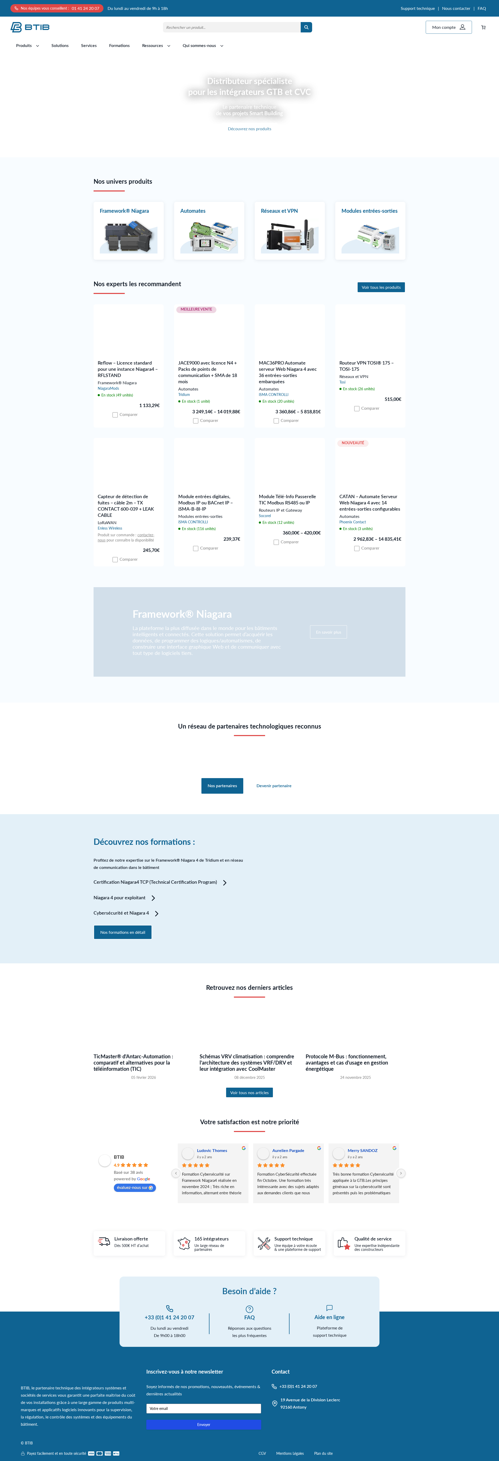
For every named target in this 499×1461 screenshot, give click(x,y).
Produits (24, 46)
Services (89, 46)
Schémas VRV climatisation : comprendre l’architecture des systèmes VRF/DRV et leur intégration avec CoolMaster (247, 1063)
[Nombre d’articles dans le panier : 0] (483, 27)
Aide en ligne (329, 1317)
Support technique (418, 8)
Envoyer (203, 1424)
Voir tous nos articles (249, 1092)
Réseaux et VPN (279, 211)
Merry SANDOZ (212, 1151)
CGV (262, 1453)
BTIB (119, 1157)
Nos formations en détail (122, 932)
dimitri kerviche (286, 1151)
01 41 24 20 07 (85, 8)
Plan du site (323, 1453)
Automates (193, 211)
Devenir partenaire (274, 786)
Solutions (60, 46)
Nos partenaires (222, 786)
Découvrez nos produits (249, 128)
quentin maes (360, 1151)
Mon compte (444, 27)
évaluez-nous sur (132, 1187)
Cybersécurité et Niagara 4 (121, 913)
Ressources (152, 46)
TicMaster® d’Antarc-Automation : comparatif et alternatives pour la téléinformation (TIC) (133, 1063)
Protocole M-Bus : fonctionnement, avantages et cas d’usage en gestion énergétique (347, 1063)
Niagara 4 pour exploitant (120, 898)
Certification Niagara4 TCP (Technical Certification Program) (155, 882)
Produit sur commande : (117, 535)
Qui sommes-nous (199, 46)
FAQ (482, 8)
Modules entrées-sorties (370, 211)
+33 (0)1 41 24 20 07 (169, 1317)
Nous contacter (456, 8)
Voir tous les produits (381, 287)
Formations (119, 46)
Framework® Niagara (124, 211)
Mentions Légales (290, 1453)
